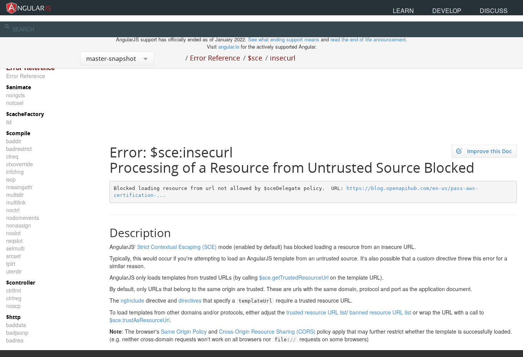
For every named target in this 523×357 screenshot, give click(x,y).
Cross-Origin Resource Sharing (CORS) (267, 331)
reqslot (14, 240)
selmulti (15, 248)
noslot (13, 233)
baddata (16, 325)
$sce (255, 57)
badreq (14, 340)
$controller (20, 282)
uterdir (14, 271)
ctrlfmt (13, 290)
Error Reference (215, 57)
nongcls (15, 95)
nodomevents (22, 217)
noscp (13, 306)
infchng (15, 171)
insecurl (283, 57)
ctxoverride (19, 164)
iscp (11, 179)
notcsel (14, 102)
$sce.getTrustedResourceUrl (294, 277)
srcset (13, 256)
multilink (16, 202)
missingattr (19, 187)
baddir (13, 141)
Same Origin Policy (184, 331)
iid (8, 122)
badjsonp (17, 332)
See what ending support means (284, 39)
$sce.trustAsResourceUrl (140, 320)
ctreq (12, 156)
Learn (451, 7)
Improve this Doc (489, 151)
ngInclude (132, 300)
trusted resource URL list (316, 312)
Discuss (503, 7)
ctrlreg (13, 298)
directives (189, 300)
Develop (476, 7)
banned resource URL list (380, 312)
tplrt (10, 263)
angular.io (228, 46)
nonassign (18, 225)
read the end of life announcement (368, 39)
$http (13, 317)
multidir (15, 194)
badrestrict (19, 148)
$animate (18, 87)
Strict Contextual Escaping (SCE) (177, 247)
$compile (18, 133)
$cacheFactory (25, 114)
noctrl (13, 210)
